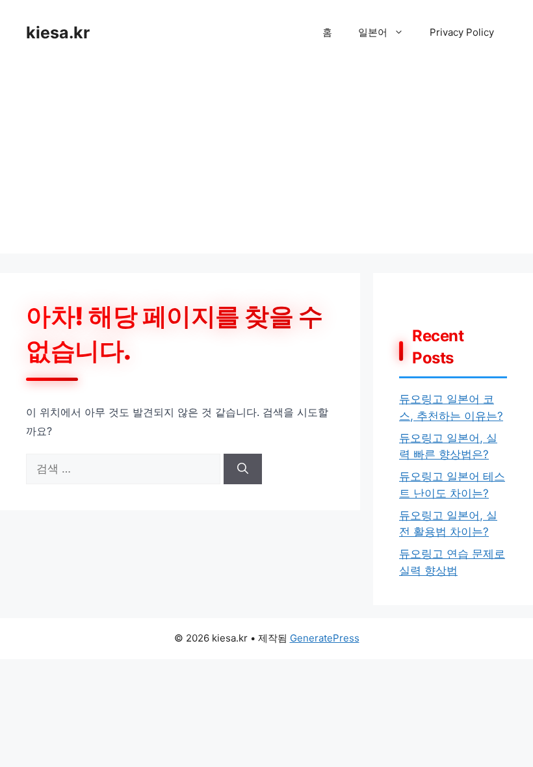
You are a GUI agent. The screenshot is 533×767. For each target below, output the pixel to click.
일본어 (372, 32)
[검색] (243, 469)
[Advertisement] (266, 163)
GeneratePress (324, 638)
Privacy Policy (462, 32)
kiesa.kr (58, 32)
